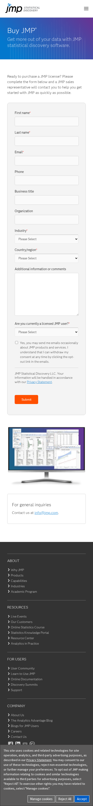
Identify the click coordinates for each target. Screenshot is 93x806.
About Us (17, 715)
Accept (82, 799)
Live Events (19, 616)
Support (16, 690)
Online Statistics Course (27, 627)
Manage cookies (41, 799)
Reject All (64, 799)
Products (17, 575)
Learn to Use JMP (23, 674)
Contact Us (19, 737)
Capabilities (19, 581)
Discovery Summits (24, 685)
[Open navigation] (86, 8)
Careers (16, 731)
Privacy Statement (39, 382)
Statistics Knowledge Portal (30, 633)
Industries (18, 586)
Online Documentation (26, 679)
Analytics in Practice (25, 643)
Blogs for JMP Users (25, 726)
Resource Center (22, 638)
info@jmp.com (46, 513)
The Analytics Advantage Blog (32, 720)
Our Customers (22, 622)
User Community (23, 668)
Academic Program (24, 592)
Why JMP (17, 570)
